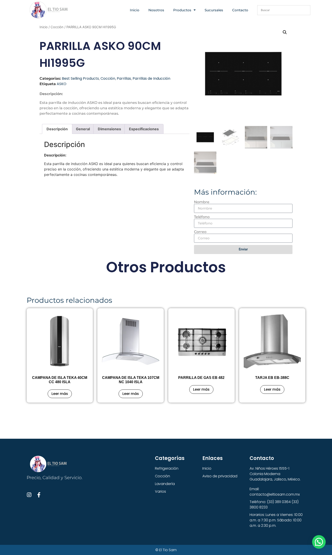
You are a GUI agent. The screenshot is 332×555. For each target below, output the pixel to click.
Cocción (57, 27)
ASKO (61, 83)
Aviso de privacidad (219, 476)
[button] (285, 32)
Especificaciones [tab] (144, 129)
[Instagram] (29, 494)
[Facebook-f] (39, 494)
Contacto (240, 10)
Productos (182, 10)
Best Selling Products (80, 78)
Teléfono (202, 217)
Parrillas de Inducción (151, 78)
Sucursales (214, 10)
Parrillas (124, 78)
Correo (200, 232)
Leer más (59, 393)
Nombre (201, 202)
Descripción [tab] (57, 129)
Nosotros (156, 10)
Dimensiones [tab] (109, 129)
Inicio (134, 10)
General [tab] (83, 129)
